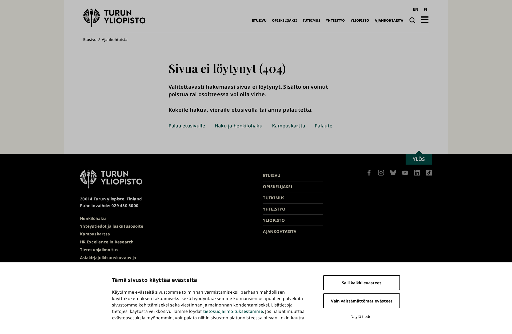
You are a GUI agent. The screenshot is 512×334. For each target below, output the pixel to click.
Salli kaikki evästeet (361, 282)
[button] (425, 19)
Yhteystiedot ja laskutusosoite (111, 226)
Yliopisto (360, 20)
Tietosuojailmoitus (99, 249)
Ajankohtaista (389, 20)
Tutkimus (311, 20)
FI (425, 9)
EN (415, 9)
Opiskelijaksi (284, 20)
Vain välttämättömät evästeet (362, 301)
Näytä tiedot (361, 316)
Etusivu (259, 20)
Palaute (323, 125)
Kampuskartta (288, 125)
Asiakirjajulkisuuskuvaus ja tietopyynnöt (108, 261)
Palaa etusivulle (187, 125)
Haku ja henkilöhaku (238, 125)
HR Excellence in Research (107, 241)
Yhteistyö (335, 20)
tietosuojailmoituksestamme (233, 311)
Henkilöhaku (93, 218)
